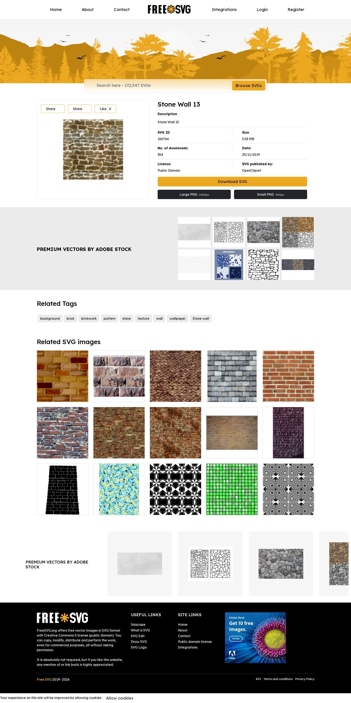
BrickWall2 (49, 396)
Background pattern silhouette (288, 506)
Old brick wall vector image (288, 450)
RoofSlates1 (220, 396)
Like (105, 109)
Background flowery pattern (175, 506)
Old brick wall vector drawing (119, 450)
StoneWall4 (107, 396)
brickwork (89, 318)
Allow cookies (119, 698)
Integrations (224, 9)
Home (56, 9)
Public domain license (195, 642)
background (50, 318)
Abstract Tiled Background (119, 509)
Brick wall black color (58, 509)
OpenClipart (251, 170)
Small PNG (270, 194)
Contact (122, 9)
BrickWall (274, 396)
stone (126, 318)
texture (143, 318)
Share (50, 109)
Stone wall (201, 318)
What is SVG (140, 630)
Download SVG (232, 181)
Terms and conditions (278, 679)
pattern (109, 318)
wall (159, 318)
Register (296, 9)
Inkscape (138, 624)
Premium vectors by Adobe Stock (84, 249)
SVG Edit (138, 636)
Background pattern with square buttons (232, 506)
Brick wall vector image (229, 453)
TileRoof (160, 396)
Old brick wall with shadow (175, 453)
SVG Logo (139, 647)
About (88, 9)
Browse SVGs (248, 85)
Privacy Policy (304, 679)
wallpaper (178, 318)
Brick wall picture (54, 453)
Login (262, 9)
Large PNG (194, 194)
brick (70, 318)
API (259, 679)
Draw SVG (139, 642)
